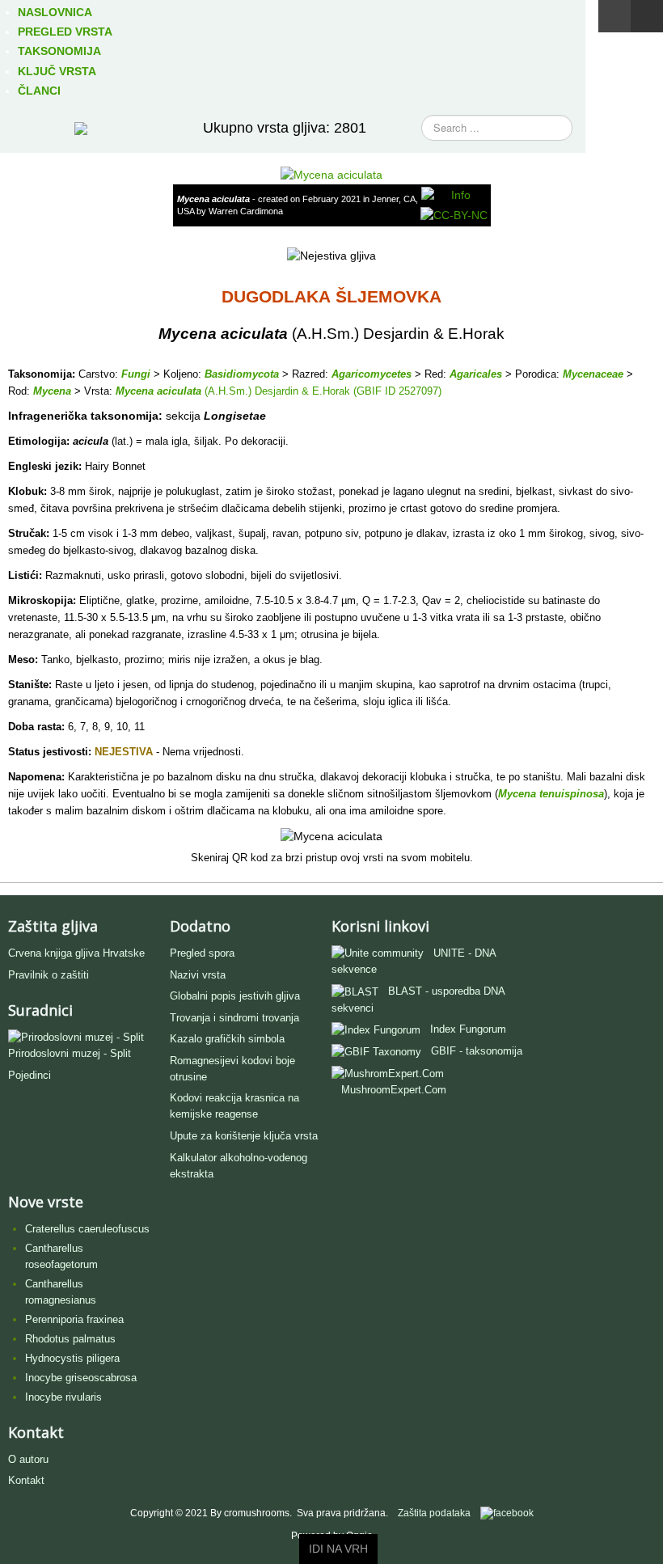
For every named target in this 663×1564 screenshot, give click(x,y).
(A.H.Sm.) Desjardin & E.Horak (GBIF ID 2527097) (321, 391)
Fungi (135, 374)
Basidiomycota (242, 374)
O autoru (28, 1459)
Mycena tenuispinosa (551, 794)
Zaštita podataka (434, 1513)
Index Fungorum (468, 1029)
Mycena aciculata (158, 391)
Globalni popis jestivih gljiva (235, 996)
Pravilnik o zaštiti (48, 975)
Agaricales (476, 374)
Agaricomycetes (372, 374)
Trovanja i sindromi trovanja (234, 1018)
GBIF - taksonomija (476, 1051)
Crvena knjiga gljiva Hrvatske (76, 953)
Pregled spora (202, 953)
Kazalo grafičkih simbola (227, 1039)
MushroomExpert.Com (393, 1090)
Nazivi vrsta (198, 975)
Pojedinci (29, 1075)
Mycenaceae (593, 374)
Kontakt (26, 1480)
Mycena (52, 391)
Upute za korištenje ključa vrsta (244, 1136)
